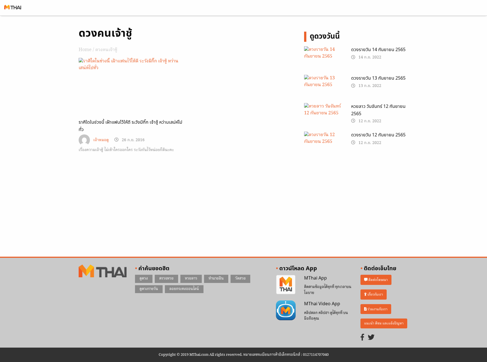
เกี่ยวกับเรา (375, 294)
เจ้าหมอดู (101, 140)
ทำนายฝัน (216, 279)
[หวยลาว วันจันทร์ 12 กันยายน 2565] (323, 117)
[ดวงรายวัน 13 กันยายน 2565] (323, 88)
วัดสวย (240, 279)
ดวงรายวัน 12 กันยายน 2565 (378, 135)
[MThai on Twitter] (371, 337)
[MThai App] (286, 284)
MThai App (315, 278)
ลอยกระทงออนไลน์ (184, 289)
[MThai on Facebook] (362, 337)
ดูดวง (144, 279)
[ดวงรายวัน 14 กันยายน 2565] (323, 60)
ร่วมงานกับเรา (377, 309)
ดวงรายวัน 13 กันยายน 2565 (378, 78)
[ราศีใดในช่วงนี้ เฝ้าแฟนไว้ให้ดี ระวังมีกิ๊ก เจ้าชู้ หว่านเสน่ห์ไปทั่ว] (131, 64)
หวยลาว (191, 279)
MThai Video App (322, 303)
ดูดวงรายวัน (149, 289)
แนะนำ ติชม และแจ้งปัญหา (384, 323)
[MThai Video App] (286, 310)
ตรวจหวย (166, 279)
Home (85, 50)
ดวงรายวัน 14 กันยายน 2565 (378, 49)
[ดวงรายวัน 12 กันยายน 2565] (323, 145)
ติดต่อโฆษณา (378, 280)
